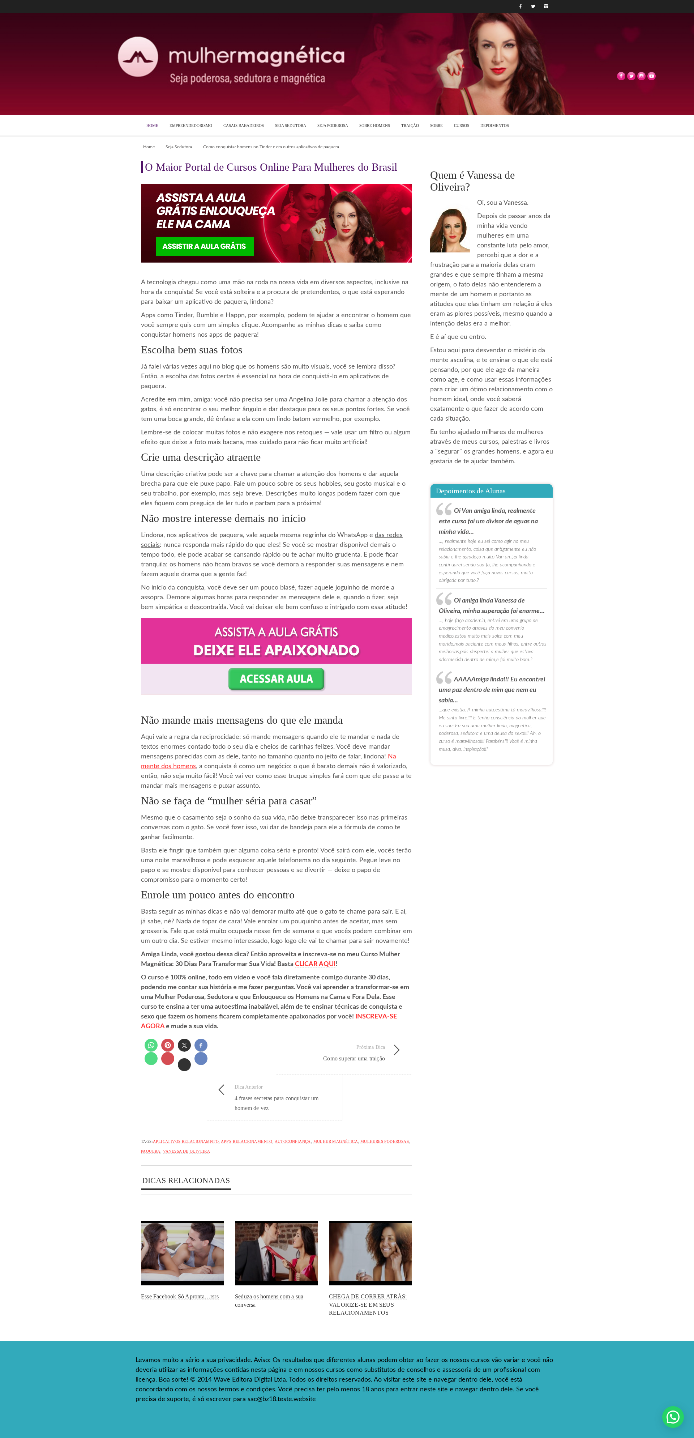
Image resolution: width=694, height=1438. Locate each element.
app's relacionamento (247, 1141)
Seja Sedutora (179, 147)
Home (149, 147)
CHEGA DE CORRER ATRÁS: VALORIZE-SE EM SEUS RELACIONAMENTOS (368, 1304)
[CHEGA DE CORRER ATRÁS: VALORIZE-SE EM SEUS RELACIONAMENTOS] (370, 1253)
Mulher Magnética (335, 1141)
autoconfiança (293, 1141)
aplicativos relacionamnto (186, 1141)
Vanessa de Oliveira (186, 1151)
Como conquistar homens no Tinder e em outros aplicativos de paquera (271, 147)
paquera (150, 1151)
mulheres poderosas (384, 1141)
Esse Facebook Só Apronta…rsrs (180, 1296)
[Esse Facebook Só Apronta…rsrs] (182, 1253)
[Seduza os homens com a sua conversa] (276, 1253)
